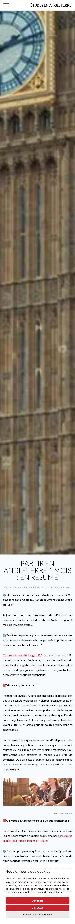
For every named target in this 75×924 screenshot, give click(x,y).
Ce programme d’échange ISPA (22, 655)
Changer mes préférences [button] (37, 914)
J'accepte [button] (37, 900)
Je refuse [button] (37, 907)
